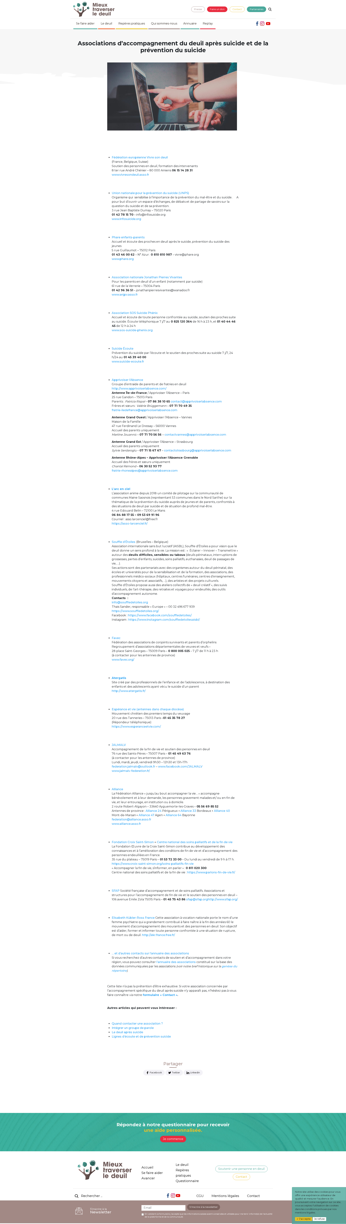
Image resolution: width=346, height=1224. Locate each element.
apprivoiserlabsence (155, 470)
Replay (208, 23)
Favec (116, 638)
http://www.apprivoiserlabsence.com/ (139, 388)
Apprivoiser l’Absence (127, 380)
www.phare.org (123, 259)
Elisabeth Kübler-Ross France (133, 917)
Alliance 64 (173, 815)
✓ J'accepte (303, 1219)
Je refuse (319, 1219)
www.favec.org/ (123, 659)
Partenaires (256, 9)
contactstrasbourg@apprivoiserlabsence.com (197, 450)
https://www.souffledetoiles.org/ (135, 611)
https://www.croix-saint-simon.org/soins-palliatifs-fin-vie (153, 863)
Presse (198, 9)
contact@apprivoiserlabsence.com (196, 401)
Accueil (147, 1167)
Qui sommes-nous (164, 23)
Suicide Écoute (122, 348)
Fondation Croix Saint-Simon (133, 842)
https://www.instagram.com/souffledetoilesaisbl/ (164, 619)
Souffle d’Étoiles (123, 542)
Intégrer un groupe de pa (130, 1028)
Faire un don (217, 9)
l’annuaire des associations (176, 962)
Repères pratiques (131, 23)
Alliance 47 (146, 815)
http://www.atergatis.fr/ (129, 691)
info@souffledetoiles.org (130, 602)
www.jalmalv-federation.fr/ (131, 771)
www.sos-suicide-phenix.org (132, 330)
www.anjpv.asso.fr (125, 294)
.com (174, 470)
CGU (200, 1196)
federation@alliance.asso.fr (131, 819)
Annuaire (190, 23)
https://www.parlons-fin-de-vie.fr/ (211, 872)
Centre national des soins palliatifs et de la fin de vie (194, 842)
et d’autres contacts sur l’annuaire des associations (151, 953)
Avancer (148, 1178)
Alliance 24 (153, 811)
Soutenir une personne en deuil (241, 1169)
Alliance (117, 789)
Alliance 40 (222, 811)
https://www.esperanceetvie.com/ (136, 726)
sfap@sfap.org (196, 899)
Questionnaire (187, 1181)
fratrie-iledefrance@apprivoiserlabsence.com (144, 410)
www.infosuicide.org (126, 219)
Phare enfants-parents (128, 237)
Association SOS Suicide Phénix (135, 313)
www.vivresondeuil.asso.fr (130, 174)
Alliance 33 (188, 811)
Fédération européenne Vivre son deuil (140, 157)
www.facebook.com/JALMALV (180, 766)
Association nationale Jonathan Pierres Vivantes (147, 277)
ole (151, 1028)
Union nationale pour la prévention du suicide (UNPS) (150, 193)
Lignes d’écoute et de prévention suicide (141, 1036)
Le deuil (106, 23)
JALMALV (119, 745)
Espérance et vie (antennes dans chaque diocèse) (148, 709)
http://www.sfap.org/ (223, 899)
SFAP (115, 890)
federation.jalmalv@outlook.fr (133, 766)
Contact (237, 9)
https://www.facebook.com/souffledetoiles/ (160, 615)
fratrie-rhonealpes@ (126, 470)
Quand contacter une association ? (137, 1023)
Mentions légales (225, 1196)
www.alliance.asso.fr (126, 823)
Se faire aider (85, 23)
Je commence (173, 1139)
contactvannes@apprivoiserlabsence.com (195, 434)
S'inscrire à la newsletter (203, 1207)
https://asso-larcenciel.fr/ (130, 523)
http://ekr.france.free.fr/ (158, 935)
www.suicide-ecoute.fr (128, 361)
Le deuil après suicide (127, 1032)
